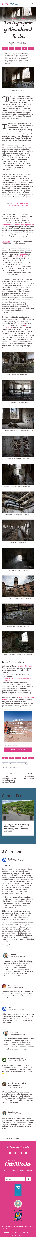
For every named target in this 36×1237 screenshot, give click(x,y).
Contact (21, 1235)
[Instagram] (15, 1153)
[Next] (31, 818)
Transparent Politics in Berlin (27, 776)
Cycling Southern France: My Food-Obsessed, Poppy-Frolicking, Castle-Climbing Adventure (16, 827)
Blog (14, 1235)
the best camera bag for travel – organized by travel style (18, 206)
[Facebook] (10, 1153)
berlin (5, 764)
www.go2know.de (25, 666)
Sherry (13, 42)
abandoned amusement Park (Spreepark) (18, 225)
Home (6, 1232)
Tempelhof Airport (19, 256)
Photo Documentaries (21, 17)
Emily (11, 985)
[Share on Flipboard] (24, 48)
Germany (9, 17)
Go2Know (6, 242)
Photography (15, 18)
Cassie (11, 1112)
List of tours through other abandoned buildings (17, 679)
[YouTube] (26, 1153)
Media (29, 1170)
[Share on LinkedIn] (31, 48)
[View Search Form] (28, 3)
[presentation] (18, 810)
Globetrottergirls (15, 1059)
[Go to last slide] (4, 818)
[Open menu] (32, 3)
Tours (23, 18)
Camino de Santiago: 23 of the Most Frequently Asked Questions (9, 778)
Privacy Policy (26, 1232)
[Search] (28, 1179)
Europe (12, 764)
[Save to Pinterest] (11, 48)
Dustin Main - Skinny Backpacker (18, 1084)
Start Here (14, 1232)
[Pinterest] (20, 1153)
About (6, 1170)
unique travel (14, 767)
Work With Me (18, 1170)
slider (5, 767)
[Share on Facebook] (18, 48)
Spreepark (22, 254)
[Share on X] (5, 48)
